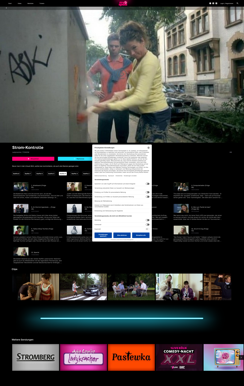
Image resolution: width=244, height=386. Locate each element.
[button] (10, 3)
